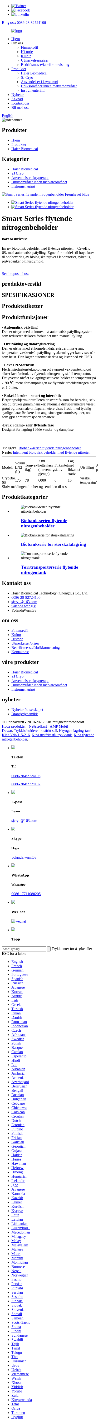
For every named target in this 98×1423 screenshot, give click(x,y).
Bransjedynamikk (24, 714)
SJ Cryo (27, 77)
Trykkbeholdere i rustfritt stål (35, 731)
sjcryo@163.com (24, 602)
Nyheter (17, 95)
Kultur (26, 56)
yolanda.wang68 (23, 857)
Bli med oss (20, 107)
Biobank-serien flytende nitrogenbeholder (50, 448)
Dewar (7, 731)
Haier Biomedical (34, 73)
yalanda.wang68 (23, 606)
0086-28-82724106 (25, 597)
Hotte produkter (14, 726)
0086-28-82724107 (25, 784)
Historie (27, 52)
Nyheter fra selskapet (27, 710)
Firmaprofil (29, 47)
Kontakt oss (20, 103)
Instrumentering (32, 90)
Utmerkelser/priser (35, 60)
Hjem (15, 39)
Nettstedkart (38, 726)
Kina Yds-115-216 (16, 735)
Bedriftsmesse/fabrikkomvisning (45, 65)
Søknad (17, 99)
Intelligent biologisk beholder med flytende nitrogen (51, 452)
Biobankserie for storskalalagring (53, 544)
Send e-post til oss (15, 274)
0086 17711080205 (26, 894)
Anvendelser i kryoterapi (39, 82)
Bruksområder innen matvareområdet (49, 86)
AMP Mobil (59, 726)
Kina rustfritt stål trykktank (52, 735)
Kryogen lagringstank (75, 731)
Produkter (18, 69)
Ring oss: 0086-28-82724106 (24, 23)
